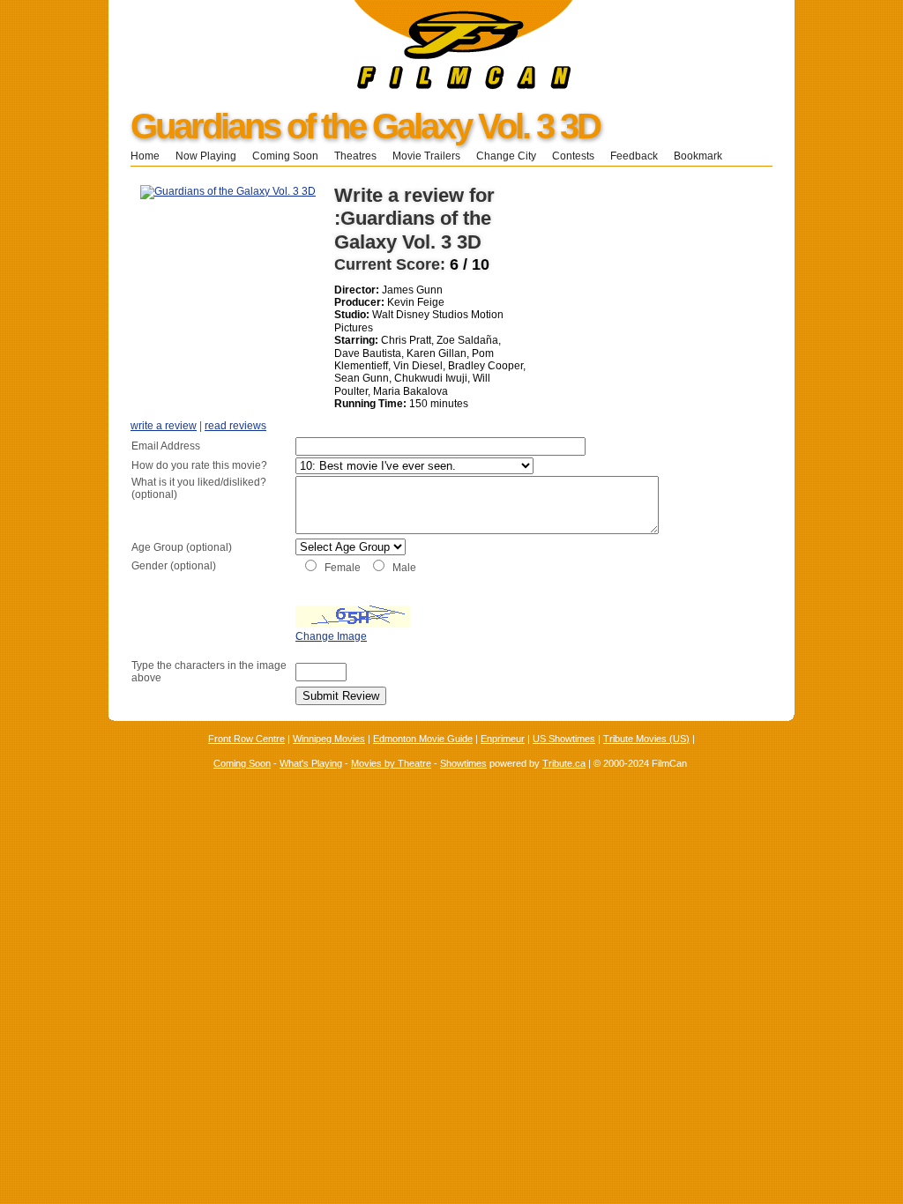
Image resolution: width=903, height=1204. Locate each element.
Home (145, 156)
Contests (573, 156)
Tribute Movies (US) (646, 738)
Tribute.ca (564, 763)
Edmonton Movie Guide (423, 738)
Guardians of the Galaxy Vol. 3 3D (365, 126)
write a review (164, 426)
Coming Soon (285, 156)
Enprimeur (503, 738)
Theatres (355, 156)
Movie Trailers (426, 156)
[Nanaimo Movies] (340, 85)
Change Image (331, 636)
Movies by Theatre (391, 763)
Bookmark (703, 156)
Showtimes (463, 763)
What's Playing (311, 763)
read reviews (235, 426)
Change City (506, 156)
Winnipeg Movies (329, 738)
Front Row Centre (246, 738)
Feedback (634, 156)
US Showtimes (564, 738)
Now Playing (205, 156)
